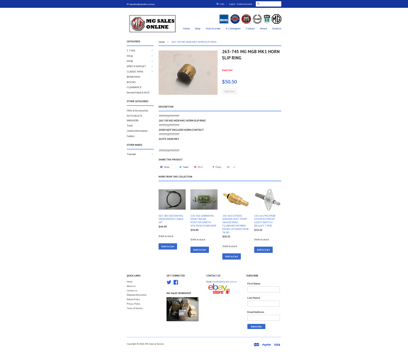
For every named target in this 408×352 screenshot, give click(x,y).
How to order (213, 28)
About (263, 28)
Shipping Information (136, 295)
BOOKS (131, 81)
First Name (253, 283)
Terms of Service (135, 308)
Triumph (131, 153)
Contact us (132, 290)
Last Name (253, 297)
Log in (232, 4)
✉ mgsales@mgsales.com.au (141, 4)
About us (131, 286)
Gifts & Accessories (137, 110)
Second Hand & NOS (138, 92)
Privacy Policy (133, 304)
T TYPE (131, 50)
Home (186, 28)
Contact (250, 28)
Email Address (255, 311)
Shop (197, 28)
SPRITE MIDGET (136, 66)
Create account (244, 4)
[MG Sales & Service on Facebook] (175, 281)
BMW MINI (133, 76)
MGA (130, 55)
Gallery (131, 135)
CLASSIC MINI (135, 71)
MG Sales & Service (154, 344)
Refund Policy (133, 299)
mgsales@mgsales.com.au (224, 281)
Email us (276, 28)
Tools (130, 125)
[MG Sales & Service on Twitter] (169, 281)
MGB (130, 60)
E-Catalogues (233, 28)
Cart (221, 4)
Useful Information (137, 130)
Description (166, 106)
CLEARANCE (134, 87)
